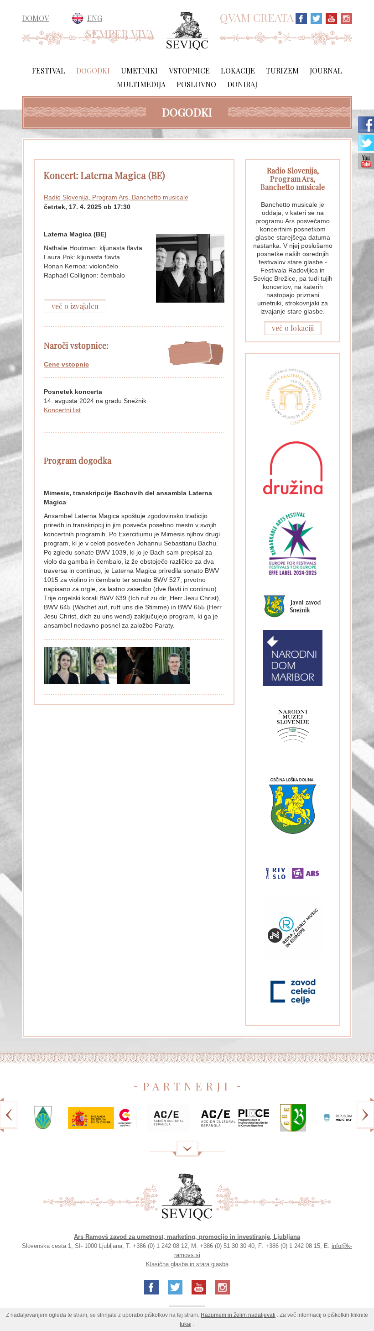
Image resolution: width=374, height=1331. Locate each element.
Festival (48, 70)
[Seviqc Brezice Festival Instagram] (345, 17)
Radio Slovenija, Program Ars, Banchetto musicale (116, 197)
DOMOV (35, 18)
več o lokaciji (293, 328)
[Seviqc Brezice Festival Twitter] (315, 17)
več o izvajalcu (75, 306)
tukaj (186, 1324)
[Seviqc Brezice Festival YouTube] (330, 17)
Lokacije (238, 70)
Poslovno (196, 84)
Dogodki (93, 70)
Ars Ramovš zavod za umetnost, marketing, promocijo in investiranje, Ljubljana (187, 1236)
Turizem (282, 70)
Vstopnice (189, 70)
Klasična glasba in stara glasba (187, 1264)
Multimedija (141, 84)
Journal (326, 70)
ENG (94, 18)
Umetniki (139, 70)
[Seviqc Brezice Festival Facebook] (301, 17)
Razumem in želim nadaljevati (238, 1315)
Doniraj (242, 84)
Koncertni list (62, 410)
